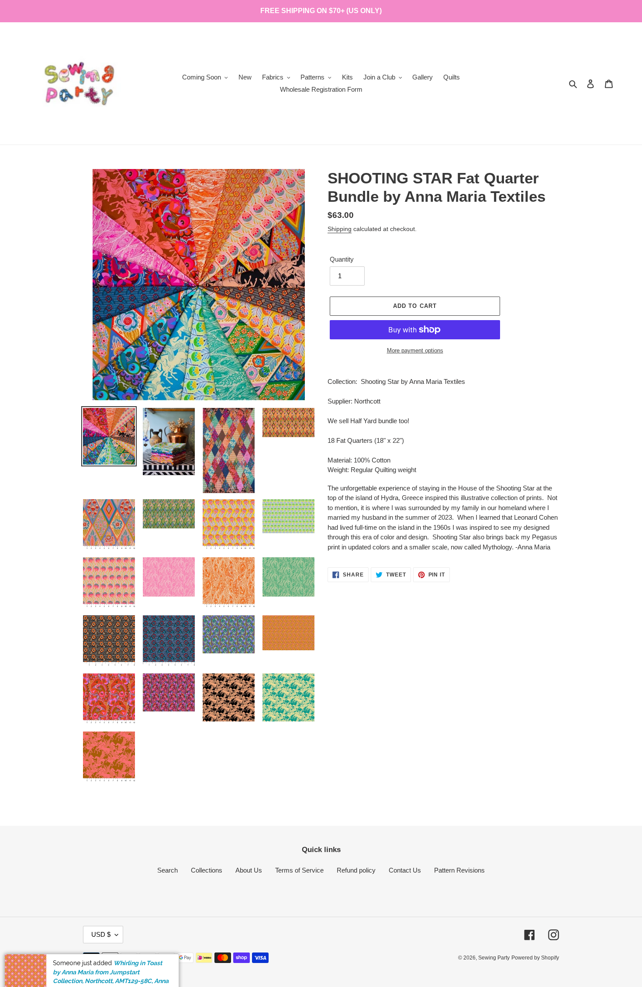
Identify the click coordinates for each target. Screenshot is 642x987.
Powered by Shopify (535, 958)
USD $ (100, 934)
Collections (206, 870)
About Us (248, 870)
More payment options (415, 350)
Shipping (340, 228)
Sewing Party (494, 958)
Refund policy (356, 870)
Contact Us (405, 870)
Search (167, 870)
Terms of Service (299, 870)
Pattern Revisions (459, 870)
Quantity (342, 259)
